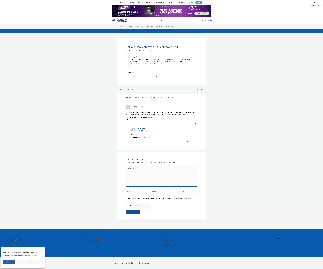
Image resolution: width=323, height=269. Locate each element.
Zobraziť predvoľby (36, 262)
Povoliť (199, 2)
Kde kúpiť (173, 26)
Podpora (139, 26)
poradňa (138, 50)
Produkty (120, 26)
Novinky (146, 26)
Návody (153, 26)
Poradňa (159, 26)
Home (114, 26)
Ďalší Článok (201, 89)
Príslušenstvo (130, 26)
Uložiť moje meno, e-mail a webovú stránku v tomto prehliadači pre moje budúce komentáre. (159, 198)
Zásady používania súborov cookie (22, 265)
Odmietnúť (22, 262)
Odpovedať (193, 124)
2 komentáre (130, 50)
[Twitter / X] (206, 20)
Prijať (8, 262)
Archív (165, 26)
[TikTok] (208, 20)
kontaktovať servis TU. (156, 77)
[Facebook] (200, 20)
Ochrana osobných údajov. (30, 255)
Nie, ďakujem (192, 2)
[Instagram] (203, 20)
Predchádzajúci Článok (125, 89)
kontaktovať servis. (144, 137)
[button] (42, 249)
